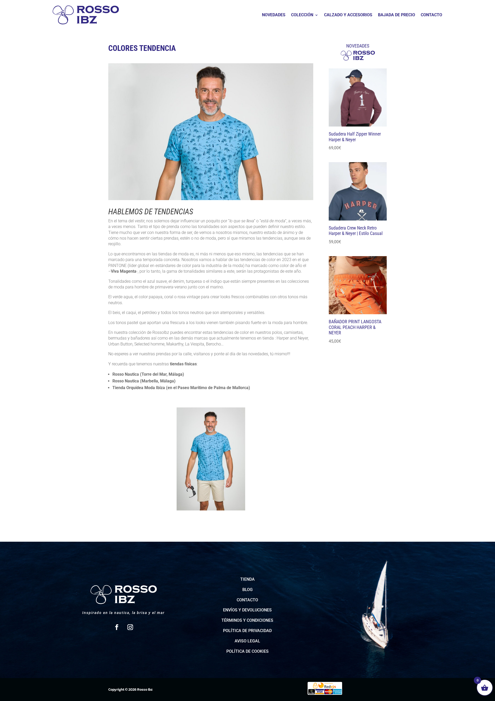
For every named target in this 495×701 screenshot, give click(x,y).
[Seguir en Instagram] (130, 627)
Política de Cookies (247, 651)
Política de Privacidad (247, 630)
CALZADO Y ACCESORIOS (348, 15)
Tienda (247, 579)
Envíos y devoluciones (247, 610)
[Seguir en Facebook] (116, 627)
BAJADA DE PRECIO (396, 15)
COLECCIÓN (302, 15)
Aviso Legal (247, 641)
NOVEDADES (273, 15)
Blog (247, 589)
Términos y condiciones (247, 620)
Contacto (247, 599)
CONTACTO (431, 15)
